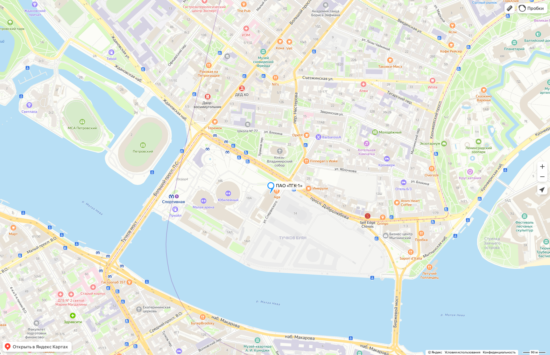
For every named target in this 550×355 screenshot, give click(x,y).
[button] (509, 8)
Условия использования (462, 352)
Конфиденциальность (499, 352)
